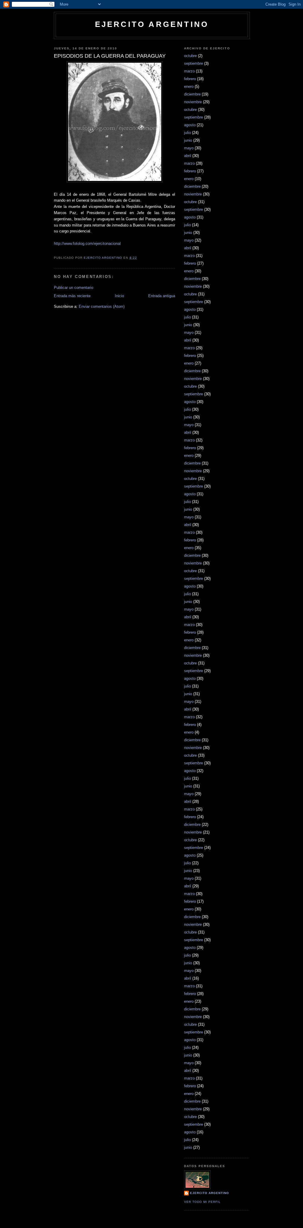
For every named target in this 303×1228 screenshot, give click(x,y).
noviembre (193, 102)
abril (187, 155)
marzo (189, 71)
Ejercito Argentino (209, 1193)
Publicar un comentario (73, 287)
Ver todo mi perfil (202, 1201)
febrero (190, 79)
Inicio (119, 296)
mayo (189, 148)
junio (188, 140)
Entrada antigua (161, 296)
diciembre (192, 94)
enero (189, 86)
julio (187, 132)
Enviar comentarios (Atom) (102, 306)
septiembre (193, 63)
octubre (190, 56)
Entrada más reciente (72, 296)
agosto (190, 125)
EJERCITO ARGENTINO (152, 24)
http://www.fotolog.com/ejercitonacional (87, 243)
